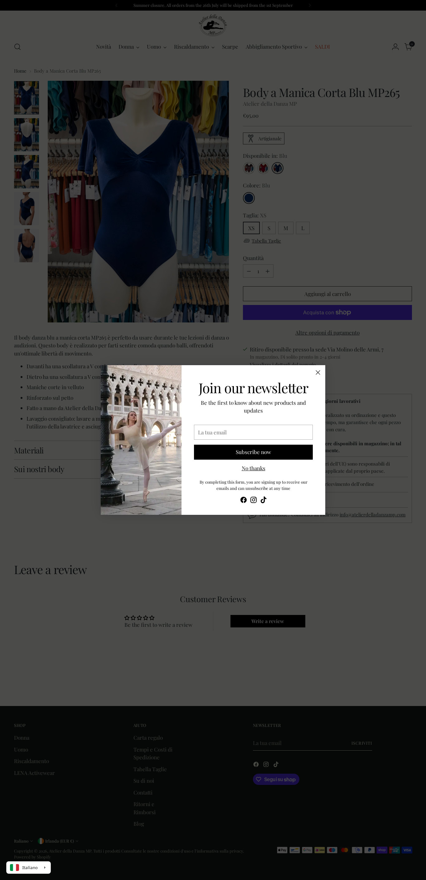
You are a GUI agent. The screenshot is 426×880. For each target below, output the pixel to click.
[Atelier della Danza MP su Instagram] (253, 501)
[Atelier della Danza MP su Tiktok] (263, 501)
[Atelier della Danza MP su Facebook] (243, 501)
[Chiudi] (318, 372)
